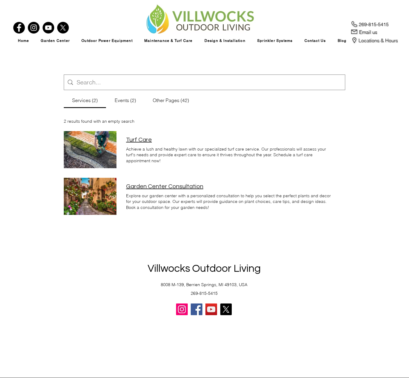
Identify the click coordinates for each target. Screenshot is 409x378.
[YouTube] (48, 28)
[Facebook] (19, 28)
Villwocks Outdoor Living (204, 268)
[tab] (85, 100)
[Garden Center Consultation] (90, 196)
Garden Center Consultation (164, 186)
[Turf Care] (90, 149)
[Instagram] (34, 28)
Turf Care (139, 140)
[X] (63, 28)
